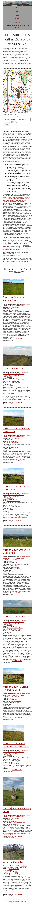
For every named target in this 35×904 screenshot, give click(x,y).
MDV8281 (9, 819)
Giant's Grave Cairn (13, 368)
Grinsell (5, 198)
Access (17, 18)
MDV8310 (9, 755)
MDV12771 (10, 698)
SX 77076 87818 (14, 818)
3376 (16, 626)
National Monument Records (14, 200)
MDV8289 (9, 625)
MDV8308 (9, 561)
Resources (17, 22)
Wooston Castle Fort (13, 862)
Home (17, 8)
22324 (16, 821)
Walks (17, 11)
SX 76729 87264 (14, 438)
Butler (14, 198)
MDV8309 (9, 377)
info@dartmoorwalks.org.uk (11, 255)
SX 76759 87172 (14, 496)
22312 (16, 499)
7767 (16, 872)
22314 (16, 378)
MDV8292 (9, 870)
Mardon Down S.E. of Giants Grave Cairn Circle (16, 745)
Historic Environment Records (13, 202)
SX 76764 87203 (14, 623)
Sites (17, 15)
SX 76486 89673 (14, 869)
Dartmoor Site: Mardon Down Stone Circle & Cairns (16, 304)
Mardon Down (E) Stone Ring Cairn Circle (15, 688)
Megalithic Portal (13, 200)
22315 (16, 756)
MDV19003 (10, 439)
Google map (9, 248)
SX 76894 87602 (14, 696)
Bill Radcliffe (20, 198)
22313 (16, 441)
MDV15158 (10, 498)
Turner (10, 198)
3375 (16, 562)
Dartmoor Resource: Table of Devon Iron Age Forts (15, 866)
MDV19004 (10, 308)
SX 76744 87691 (14, 559)
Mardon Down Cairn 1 (13, 442)
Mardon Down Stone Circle (17, 616)
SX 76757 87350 (14, 307)
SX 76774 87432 (14, 753)
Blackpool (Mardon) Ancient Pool (13, 299)
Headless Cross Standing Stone (16, 822)
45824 (16, 699)
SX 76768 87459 (14, 375)
